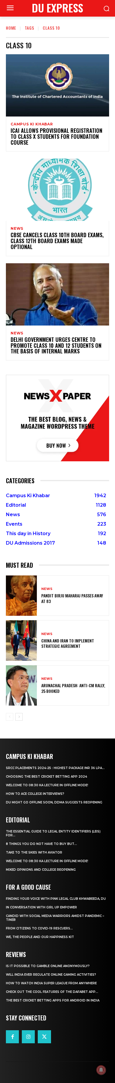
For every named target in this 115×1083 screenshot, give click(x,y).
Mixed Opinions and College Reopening (41, 870)
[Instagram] (28, 1036)
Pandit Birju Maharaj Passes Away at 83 (72, 598)
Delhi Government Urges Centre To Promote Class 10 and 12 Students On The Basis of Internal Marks (56, 345)
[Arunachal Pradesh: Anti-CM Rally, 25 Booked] (21, 685)
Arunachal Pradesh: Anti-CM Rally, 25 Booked (73, 688)
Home (11, 28)
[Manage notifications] (101, 1070)
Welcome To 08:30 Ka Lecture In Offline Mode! (47, 785)
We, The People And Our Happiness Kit (40, 937)
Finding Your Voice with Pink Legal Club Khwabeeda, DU (56, 899)
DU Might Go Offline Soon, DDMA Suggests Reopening (54, 802)
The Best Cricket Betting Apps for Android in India (52, 1000)
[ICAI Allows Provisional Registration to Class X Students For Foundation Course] (57, 85)
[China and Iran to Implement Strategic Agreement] (21, 640)
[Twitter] (44, 1036)
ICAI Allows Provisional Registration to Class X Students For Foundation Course (56, 136)
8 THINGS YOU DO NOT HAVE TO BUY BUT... (41, 844)
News (17, 228)
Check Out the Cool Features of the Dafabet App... (52, 992)
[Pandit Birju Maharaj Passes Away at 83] (21, 595)
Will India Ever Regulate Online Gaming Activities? (51, 975)
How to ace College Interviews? (35, 794)
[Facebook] (12, 1036)
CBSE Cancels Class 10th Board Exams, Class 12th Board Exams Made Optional (57, 241)
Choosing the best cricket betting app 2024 (46, 777)
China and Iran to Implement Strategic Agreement (67, 643)
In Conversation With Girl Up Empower (41, 907)
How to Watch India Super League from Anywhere (51, 983)
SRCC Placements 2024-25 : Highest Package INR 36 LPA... (55, 768)
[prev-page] (9, 717)
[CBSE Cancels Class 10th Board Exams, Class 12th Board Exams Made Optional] (57, 190)
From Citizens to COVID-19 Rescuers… (39, 928)
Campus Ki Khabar (32, 124)
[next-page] (19, 717)
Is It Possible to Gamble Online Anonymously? (48, 966)
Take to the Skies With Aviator (34, 852)
